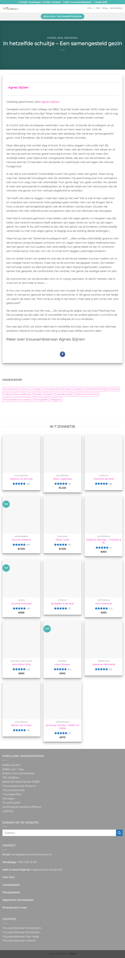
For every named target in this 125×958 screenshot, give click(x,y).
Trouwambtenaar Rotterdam (21, 932)
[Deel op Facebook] (62, 354)
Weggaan (56, 399)
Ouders (7, 394)
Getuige (36, 389)
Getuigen (8, 798)
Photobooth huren (14, 907)
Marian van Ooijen (21, 725)
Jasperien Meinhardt (103, 664)
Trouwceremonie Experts (18, 785)
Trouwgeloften (12, 794)
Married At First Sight (96, 389)
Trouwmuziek (11, 802)
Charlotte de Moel (103, 478)
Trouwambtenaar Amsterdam (21, 928)
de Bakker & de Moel (62, 603)
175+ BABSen (10, 777)
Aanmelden (116, 8)
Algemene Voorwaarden (18, 899)
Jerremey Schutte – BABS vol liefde (62, 727)
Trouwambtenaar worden (17, 399)
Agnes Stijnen (18, 87)
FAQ (98, 8)
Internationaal (51, 389)
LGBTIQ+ (8, 811)
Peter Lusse (62, 539)
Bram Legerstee (62, 478)
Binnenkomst (10, 389)
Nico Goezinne (103, 603)
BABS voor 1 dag (12, 769)
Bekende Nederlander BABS (21, 781)
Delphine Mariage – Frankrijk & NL (103, 541)
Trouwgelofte (41, 399)
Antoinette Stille (21, 664)
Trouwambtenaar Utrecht (19, 940)
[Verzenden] (119, 833)
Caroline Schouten (21, 603)
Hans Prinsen (62, 664)
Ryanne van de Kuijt (21, 478)
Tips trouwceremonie (87, 394)
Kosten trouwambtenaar (18, 773)
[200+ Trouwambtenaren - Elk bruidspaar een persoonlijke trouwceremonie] (10, 8)
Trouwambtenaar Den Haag (20, 936)
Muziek (115, 389)
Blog (105, 8)
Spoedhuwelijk (64, 394)
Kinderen (67, 389)
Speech (49, 394)
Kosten (78, 389)
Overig (51, 38)
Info (89, 8)
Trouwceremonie (13, 790)
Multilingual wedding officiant (22, 806)
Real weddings (67, 38)
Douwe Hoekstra (21, 539)
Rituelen (37, 394)
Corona (25, 389)
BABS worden (11, 765)
